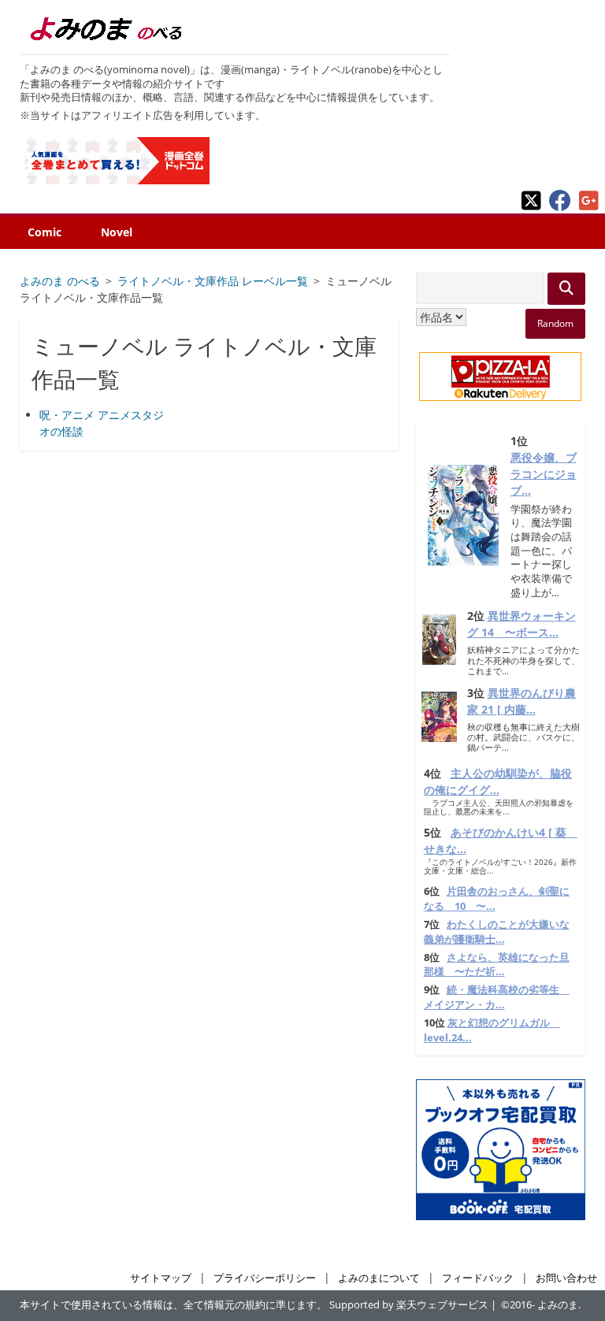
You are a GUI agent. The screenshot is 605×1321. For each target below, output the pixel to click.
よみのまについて (379, 1278)
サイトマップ (160, 1278)
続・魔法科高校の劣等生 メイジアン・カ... (497, 997)
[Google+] (589, 206)
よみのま (557, 1305)
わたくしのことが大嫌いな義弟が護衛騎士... (497, 932)
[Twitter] (531, 206)
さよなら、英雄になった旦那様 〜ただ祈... (497, 965)
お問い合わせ (566, 1278)
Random (555, 323)
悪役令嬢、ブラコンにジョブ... (543, 474)
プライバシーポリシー (264, 1278)
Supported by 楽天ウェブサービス (408, 1305)
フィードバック (478, 1278)
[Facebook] (560, 206)
